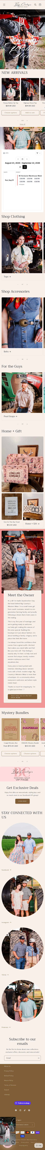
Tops (6, 277)
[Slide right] (27, 120)
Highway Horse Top (30, 103)
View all (22, 124)
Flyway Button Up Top (10, 103)
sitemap (7, 1094)
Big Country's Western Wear (21, 1139)
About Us (7, 1066)
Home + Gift (31, 524)
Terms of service (35, 1142)
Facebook (5, 870)
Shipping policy (23, 1145)
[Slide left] (18, 120)
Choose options (10, 113)
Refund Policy (9, 1076)
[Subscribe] (38, 1058)
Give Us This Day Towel (12, 522)
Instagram (5, 922)
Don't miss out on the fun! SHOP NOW (21, 696)
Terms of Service (10, 1085)
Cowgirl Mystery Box (11, 743)
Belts (6, 351)
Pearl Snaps (9, 416)
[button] (4, 4)
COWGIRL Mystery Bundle (30, 743)
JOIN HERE (22, 801)
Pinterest (5, 1027)
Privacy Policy (9, 1071)
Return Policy (8, 1080)
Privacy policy (25, 1142)
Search (6, 1090)
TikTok (4, 975)
